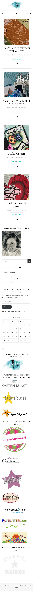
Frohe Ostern (16, 153)
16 (29, 333)
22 (25, 336)
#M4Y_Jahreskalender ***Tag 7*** (16, 102)
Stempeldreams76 (12, 55)
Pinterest (27, 586)
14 (20, 333)
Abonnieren (7, 307)
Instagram (16, 586)
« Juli (3, 348)
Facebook (10, 586)
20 (16, 336)
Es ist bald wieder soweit (16, 204)
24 (4, 340)
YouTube (22, 586)
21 (20, 336)
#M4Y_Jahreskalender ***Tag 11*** (16, 49)
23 (29, 336)
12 (12, 333)
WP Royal (17, 588)
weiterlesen (16, 59)
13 (16, 333)
